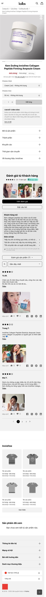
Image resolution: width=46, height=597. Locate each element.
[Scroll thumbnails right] (39, 191)
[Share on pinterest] (36, 316)
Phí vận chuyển (20, 77)
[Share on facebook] (27, 316)
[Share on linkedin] (40, 316)
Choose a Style (7, 81)
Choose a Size (6, 91)
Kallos (27, 591)
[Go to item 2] (25, 191)
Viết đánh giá (22, 201)
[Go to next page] (30, 421)
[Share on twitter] (31, 316)
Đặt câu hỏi (22, 207)
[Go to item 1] (10, 191)
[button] (2, 3)
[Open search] (4, 264)
